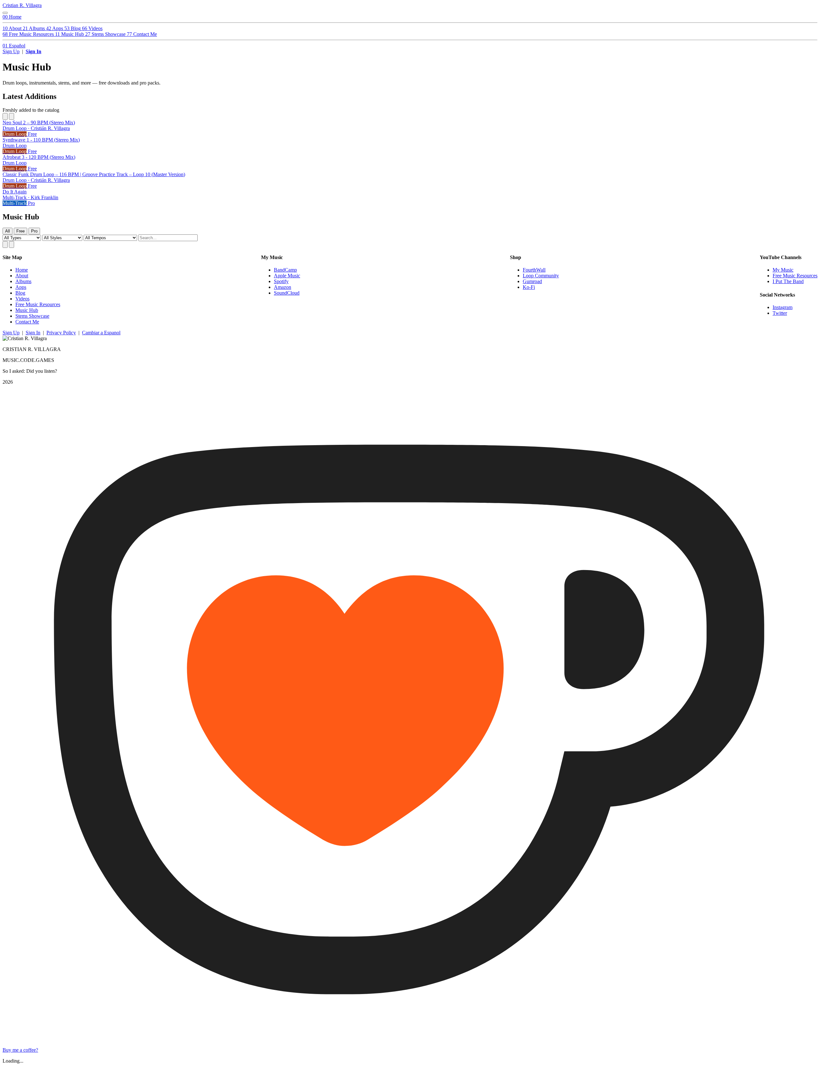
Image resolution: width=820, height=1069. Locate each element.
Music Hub (26, 310)
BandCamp (285, 270)
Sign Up (11, 51)
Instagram (782, 307)
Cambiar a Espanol (101, 332)
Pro (34, 231)
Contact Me (27, 321)
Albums (23, 281)
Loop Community (541, 275)
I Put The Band (788, 281)
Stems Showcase (32, 316)
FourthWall (534, 270)
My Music (783, 270)
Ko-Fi (529, 287)
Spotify (281, 281)
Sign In (33, 51)
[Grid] (5, 244)
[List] (11, 244)
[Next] (11, 116)
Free (20, 231)
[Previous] (5, 116)
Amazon (282, 287)
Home (21, 270)
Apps (20, 287)
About (21, 275)
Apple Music (287, 275)
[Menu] (5, 13)
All (7, 231)
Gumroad (532, 281)
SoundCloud (286, 293)
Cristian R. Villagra (22, 5)
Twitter (780, 313)
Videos (22, 298)
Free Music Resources (37, 304)
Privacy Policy (61, 332)
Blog (20, 293)
